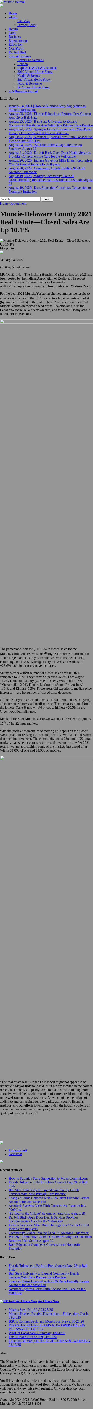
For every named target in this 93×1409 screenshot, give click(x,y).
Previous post (18, 1150)
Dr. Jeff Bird (17, 52)
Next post (15, 1154)
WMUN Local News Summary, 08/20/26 (37, 1333)
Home (13, 13)
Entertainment (18, 40)
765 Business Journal (23, 91)
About (13, 17)
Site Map (23, 21)
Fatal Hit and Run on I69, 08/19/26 (33, 1337)
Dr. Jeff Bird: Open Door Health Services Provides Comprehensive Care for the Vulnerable (43, 1219)
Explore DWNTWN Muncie (37, 68)
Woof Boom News (48, 1301)
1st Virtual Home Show (33, 87)
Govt (12, 33)
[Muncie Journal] (46, 2)
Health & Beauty (28, 75)
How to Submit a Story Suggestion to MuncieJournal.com (48, 1178)
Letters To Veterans (30, 60)
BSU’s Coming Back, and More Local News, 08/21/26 (46, 1321)
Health (13, 29)
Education (15, 44)
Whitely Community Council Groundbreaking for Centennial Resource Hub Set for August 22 (50, 1239)
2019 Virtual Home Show (35, 72)
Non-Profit (16, 48)
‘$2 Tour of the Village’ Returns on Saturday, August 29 (47, 1213)
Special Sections (20, 56)
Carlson (22, 64)
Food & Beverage (29, 83)
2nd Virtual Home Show (34, 79)
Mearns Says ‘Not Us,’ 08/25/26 (31, 1309)
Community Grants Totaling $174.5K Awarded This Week (49, 1233)
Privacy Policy (27, 25)
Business (15, 36)
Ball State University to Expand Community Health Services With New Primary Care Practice (44, 1192)
